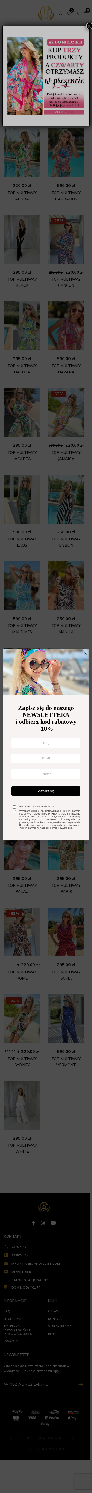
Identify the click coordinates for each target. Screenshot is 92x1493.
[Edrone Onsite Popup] (46, 746)
